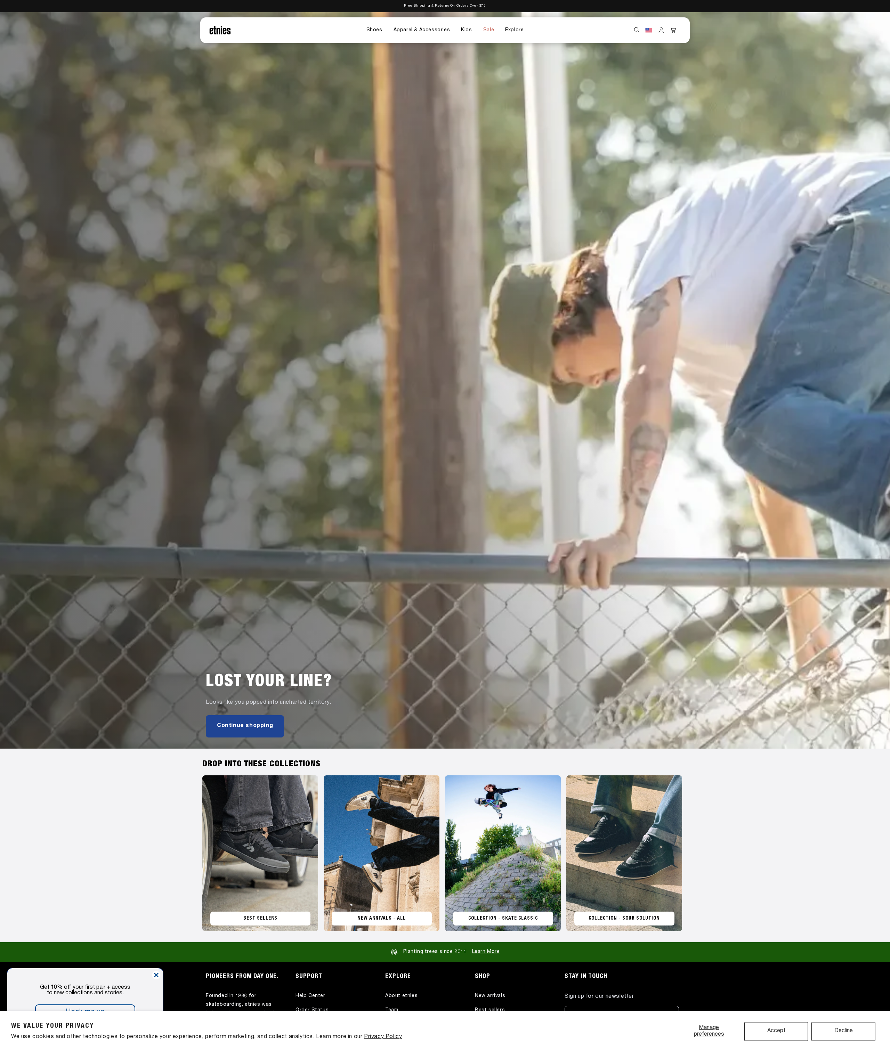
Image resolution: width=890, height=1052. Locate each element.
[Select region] (648, 30)
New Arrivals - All (381, 918)
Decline (843, 1031)
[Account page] (661, 30)
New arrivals (490, 995)
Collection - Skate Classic (503, 918)
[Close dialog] (156, 975)
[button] (374, 30)
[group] (445, 380)
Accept (776, 1031)
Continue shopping (245, 726)
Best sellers (490, 1010)
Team (391, 1010)
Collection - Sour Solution (624, 918)
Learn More (486, 951)
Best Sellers (260, 918)
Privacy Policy (383, 1037)
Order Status (312, 1010)
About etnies (401, 995)
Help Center (310, 995)
